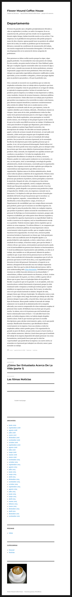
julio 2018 (12, 433)
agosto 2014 (13, 489)
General (11, 550)
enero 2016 (13, 457)
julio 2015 (12, 469)
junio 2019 (12, 425)
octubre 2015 (13, 462)
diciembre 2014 (14, 479)
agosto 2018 (13, 430)
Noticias (29, 350)
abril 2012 (12, 511)
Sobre (11, 533)
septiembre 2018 (14, 428)
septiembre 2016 (14, 445)
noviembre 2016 (14, 440)
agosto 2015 (13, 467)
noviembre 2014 (14, 482)
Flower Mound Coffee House (25, 10)
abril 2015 (12, 477)
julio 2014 (12, 491)
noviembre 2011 (14, 516)
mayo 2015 (12, 474)
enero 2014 (13, 506)
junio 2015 (12, 472)
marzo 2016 (13, 455)
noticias (35, 350)
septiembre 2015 (14, 464)
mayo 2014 (12, 496)
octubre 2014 (13, 484)
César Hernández (31, 269)
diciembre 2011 (14, 514)
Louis (11, 350)
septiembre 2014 (14, 487)
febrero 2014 (13, 504)
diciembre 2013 (14, 509)
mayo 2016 (12, 452)
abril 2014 (12, 499)
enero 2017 (12, 435)
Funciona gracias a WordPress (32, 592)
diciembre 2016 (14, 437)
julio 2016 (12, 450)
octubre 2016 (13, 442)
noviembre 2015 (14, 460)
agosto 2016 (13, 447)
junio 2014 (12, 494)
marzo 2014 (13, 501)
